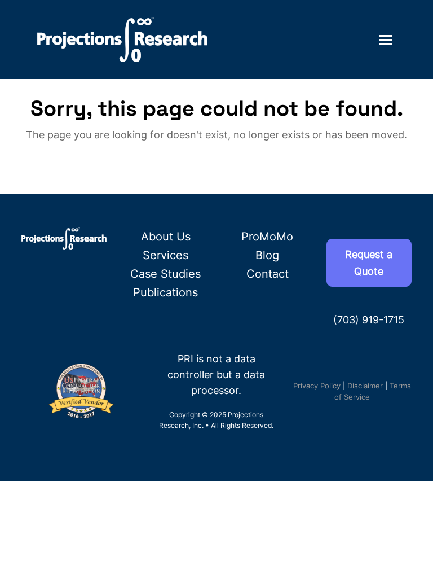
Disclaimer (365, 385)
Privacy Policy (317, 385)
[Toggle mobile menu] (385, 39)
